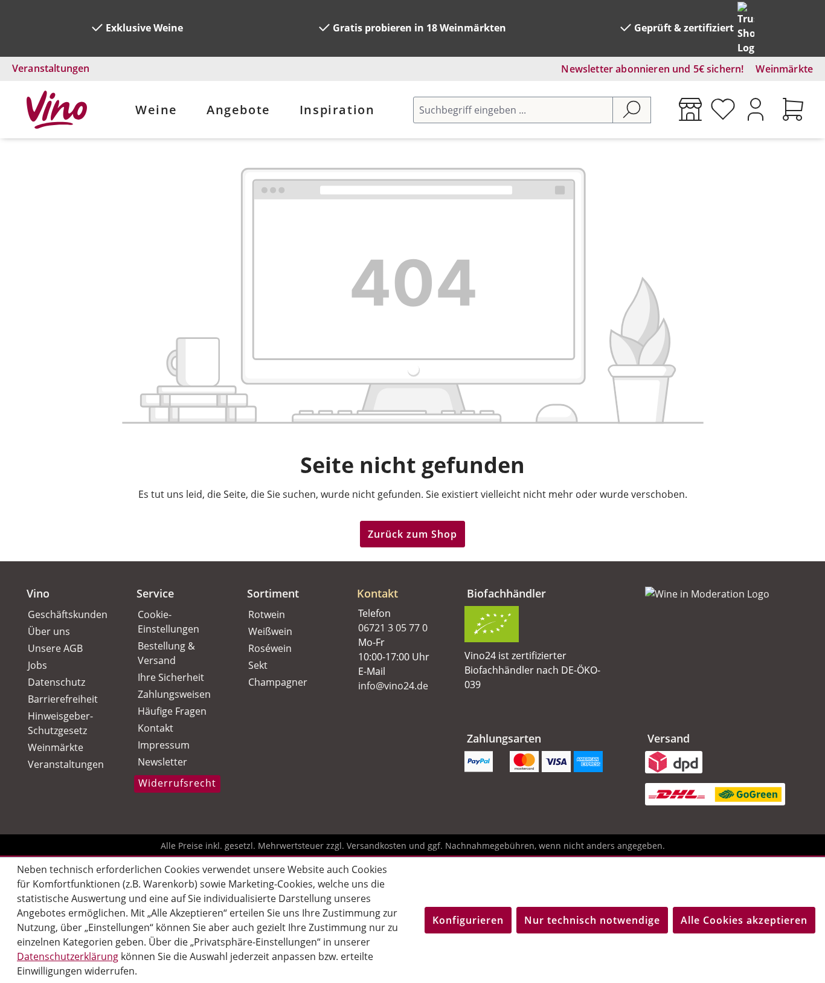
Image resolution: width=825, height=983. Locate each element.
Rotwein (266, 614)
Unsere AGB (55, 648)
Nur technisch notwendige (592, 920)
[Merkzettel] (723, 109)
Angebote (239, 110)
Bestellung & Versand (166, 653)
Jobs (37, 665)
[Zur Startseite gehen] (57, 110)
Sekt (258, 665)
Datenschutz (56, 682)
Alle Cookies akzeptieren (744, 920)
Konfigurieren (468, 920)
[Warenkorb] (793, 109)
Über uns (49, 631)
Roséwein (270, 648)
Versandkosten (376, 845)
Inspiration (337, 110)
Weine (156, 110)
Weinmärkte (784, 69)
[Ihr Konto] (755, 109)
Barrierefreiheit (63, 699)
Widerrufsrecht (177, 783)
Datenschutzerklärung (67, 956)
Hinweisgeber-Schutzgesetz (60, 723)
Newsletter (162, 762)
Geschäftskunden (68, 614)
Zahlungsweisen (174, 694)
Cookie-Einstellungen (168, 622)
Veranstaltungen (50, 68)
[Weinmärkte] (690, 109)
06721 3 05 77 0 (393, 627)
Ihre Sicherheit (171, 677)
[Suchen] (631, 110)
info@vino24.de (393, 685)
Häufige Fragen (172, 711)
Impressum (164, 745)
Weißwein (270, 631)
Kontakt (155, 728)
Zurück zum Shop (412, 534)
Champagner (277, 682)
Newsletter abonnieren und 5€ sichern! (652, 69)
